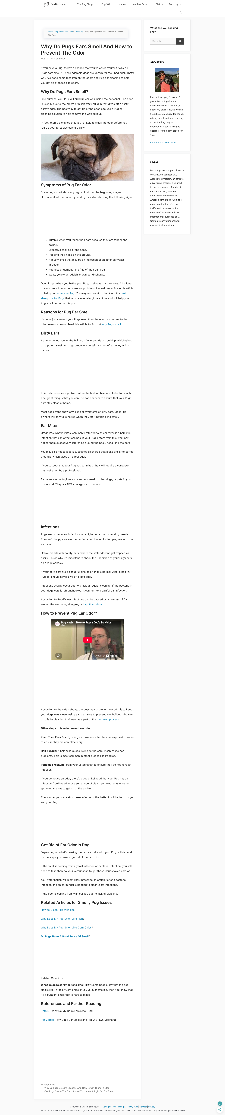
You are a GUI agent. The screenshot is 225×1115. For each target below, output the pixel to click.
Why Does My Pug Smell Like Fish (62, 918)
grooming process (108, 719)
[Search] (180, 41)
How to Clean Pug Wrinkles (57, 909)
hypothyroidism (92, 604)
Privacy (151, 1106)
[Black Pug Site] (56, 4)
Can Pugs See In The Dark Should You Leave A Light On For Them (79, 1091)
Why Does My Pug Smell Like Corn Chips (66, 927)
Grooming (79, 31)
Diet (158, 4)
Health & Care (139, 4)
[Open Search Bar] (180, 12)
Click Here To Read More (163, 142)
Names (122, 4)
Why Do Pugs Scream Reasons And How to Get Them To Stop (77, 1088)
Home (50, 31)
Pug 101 (105, 4)
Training (173, 4)
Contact (143, 1106)
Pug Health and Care (64, 31)
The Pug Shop (85, 4)
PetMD (45, 1010)
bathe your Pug (65, 293)
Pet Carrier (47, 1019)
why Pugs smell (111, 324)
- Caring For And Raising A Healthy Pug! (119, 1106)
